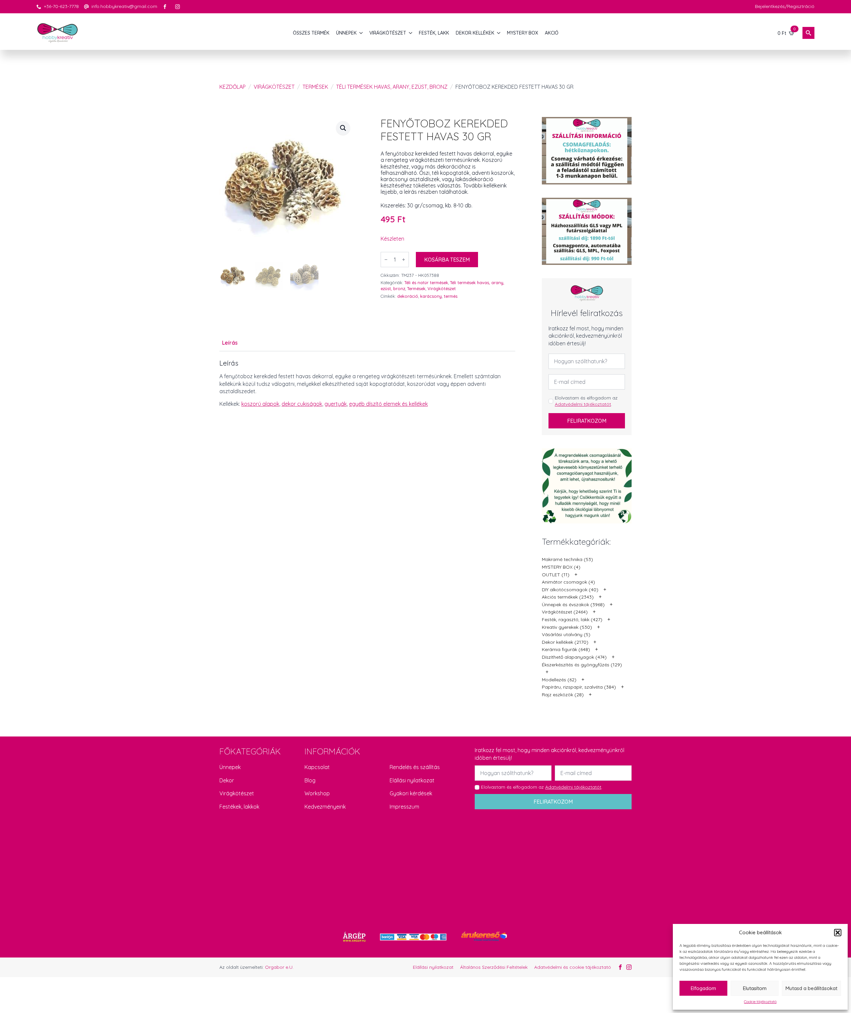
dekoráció (407, 296)
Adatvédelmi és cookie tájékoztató (572, 967)
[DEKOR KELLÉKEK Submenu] (499, 33)
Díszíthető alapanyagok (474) (574, 657)
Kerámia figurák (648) (566, 649)
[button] (837, 932)
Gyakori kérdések (411, 793)
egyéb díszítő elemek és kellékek (388, 403)
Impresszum (404, 806)
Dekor (226, 780)
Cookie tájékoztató (760, 1001)
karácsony (431, 296)
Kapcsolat (317, 767)
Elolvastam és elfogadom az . (586, 401)
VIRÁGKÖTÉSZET (387, 33)
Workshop (317, 793)
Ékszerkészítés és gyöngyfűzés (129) (582, 665)
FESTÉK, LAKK (434, 33)
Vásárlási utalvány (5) (566, 634)
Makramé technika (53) (567, 559)
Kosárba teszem (447, 259)
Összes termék (311, 33)
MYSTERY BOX (522, 33)
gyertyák (335, 403)
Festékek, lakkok (239, 806)
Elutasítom (755, 988)
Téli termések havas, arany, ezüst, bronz (391, 86)
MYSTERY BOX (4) (561, 567)
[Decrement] (386, 260)
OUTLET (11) (555, 575)
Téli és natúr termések (426, 282)
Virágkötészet (274, 86)
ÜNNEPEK (346, 33)
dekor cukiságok (302, 403)
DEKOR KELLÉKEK (475, 33)
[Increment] (403, 260)
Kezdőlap (232, 86)
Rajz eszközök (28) (563, 695)
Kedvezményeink (325, 806)
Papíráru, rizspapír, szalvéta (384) (579, 687)
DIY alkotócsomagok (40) (570, 590)
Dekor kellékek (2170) (565, 642)
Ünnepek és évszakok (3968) (573, 605)
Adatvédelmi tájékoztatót (583, 404)
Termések (315, 86)
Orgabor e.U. (279, 967)
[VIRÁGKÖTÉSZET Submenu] (411, 33)
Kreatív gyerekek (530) (567, 627)
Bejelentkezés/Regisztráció (784, 6)
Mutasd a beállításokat (811, 988)
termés (450, 296)
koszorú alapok (260, 403)
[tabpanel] (367, 383)
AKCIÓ (551, 33)
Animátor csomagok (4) (568, 582)
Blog (309, 780)
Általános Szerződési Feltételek (494, 967)
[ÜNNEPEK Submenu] (361, 33)
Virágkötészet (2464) (565, 612)
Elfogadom (703, 988)
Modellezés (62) (559, 680)
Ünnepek (230, 767)
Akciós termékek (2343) (568, 597)
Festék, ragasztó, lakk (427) (572, 619)
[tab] (229, 342)
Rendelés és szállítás (415, 767)
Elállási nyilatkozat (412, 780)
